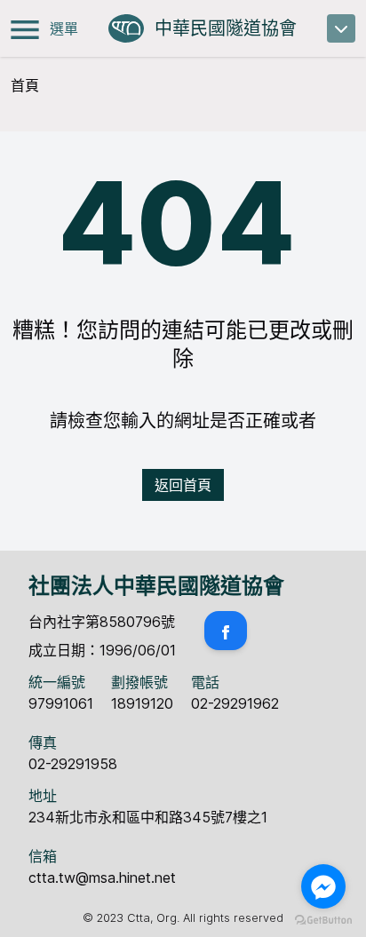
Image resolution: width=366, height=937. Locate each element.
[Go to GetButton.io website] (323, 920)
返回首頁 (183, 485)
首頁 (25, 85)
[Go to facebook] (323, 886)
